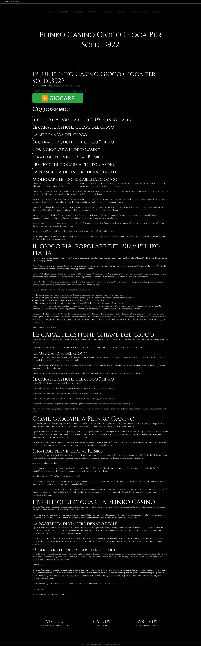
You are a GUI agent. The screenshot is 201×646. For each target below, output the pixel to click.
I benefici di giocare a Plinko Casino (73, 164)
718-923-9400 (101, 625)
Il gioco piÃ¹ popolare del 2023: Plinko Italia (81, 120)
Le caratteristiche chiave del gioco (73, 127)
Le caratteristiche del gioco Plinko (73, 142)
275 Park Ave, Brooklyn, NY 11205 (54, 625)
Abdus (57, 86)
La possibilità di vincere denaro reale (74, 172)
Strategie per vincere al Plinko (67, 157)
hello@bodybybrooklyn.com (147, 625)
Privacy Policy (115, 644)
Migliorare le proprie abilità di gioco (74, 179)
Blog (50, 86)
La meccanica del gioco (59, 135)
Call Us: (12, 2)
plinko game (49, 403)
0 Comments (67, 86)
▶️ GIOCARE (57, 98)
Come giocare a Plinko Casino (66, 149)
